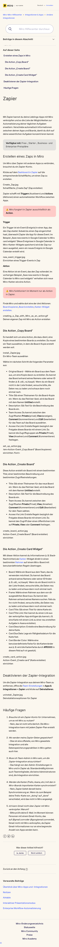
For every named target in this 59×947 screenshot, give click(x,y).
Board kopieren (10, 307)
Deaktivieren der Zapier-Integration (21, 81)
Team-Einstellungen (33, 685)
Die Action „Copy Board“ (17, 62)
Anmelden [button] (49, 5)
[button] (1, 943)
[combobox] (29, 28)
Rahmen (19, 562)
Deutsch (40, 5)
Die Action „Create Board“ (17, 68)
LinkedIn (13, 836)
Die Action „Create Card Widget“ (21, 75)
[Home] (13, 5)
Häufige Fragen (11, 88)
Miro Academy (29, 938)
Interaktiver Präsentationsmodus (19, 903)
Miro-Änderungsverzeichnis (29, 923)
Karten (22, 559)
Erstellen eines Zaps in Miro (17, 55)
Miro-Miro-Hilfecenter (12, 15)
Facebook (5, 836)
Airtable (7, 897)
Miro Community (29, 931)
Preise (29, 934)
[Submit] (9, 29)
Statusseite (29, 927)
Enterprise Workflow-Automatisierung (22, 908)
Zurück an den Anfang (14, 869)
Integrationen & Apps (34, 15)
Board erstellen (26, 307)
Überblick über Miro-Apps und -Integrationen (25, 887)
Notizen (7, 892)
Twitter (9, 836)
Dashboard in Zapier (28, 172)
